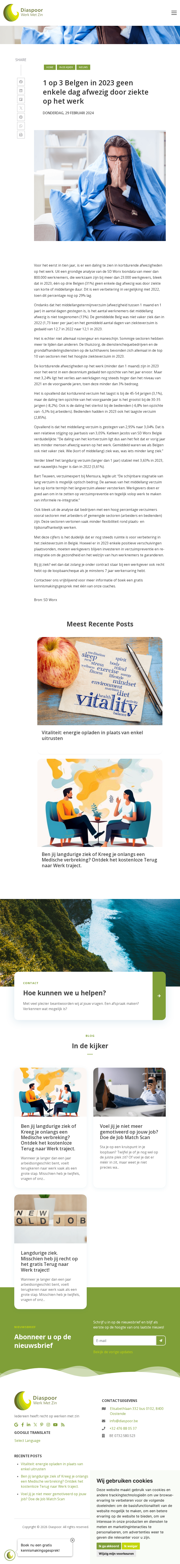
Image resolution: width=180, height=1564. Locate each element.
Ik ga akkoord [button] (109, 1546)
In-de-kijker (66, 67)
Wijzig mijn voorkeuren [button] (116, 1553)
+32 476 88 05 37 (123, 1428)
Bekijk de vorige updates (113, 1352)
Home (49, 67)
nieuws (83, 67)
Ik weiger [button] (131, 1546)
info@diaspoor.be (124, 1421)
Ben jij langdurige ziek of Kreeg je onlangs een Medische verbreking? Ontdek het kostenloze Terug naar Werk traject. (54, 1481)
